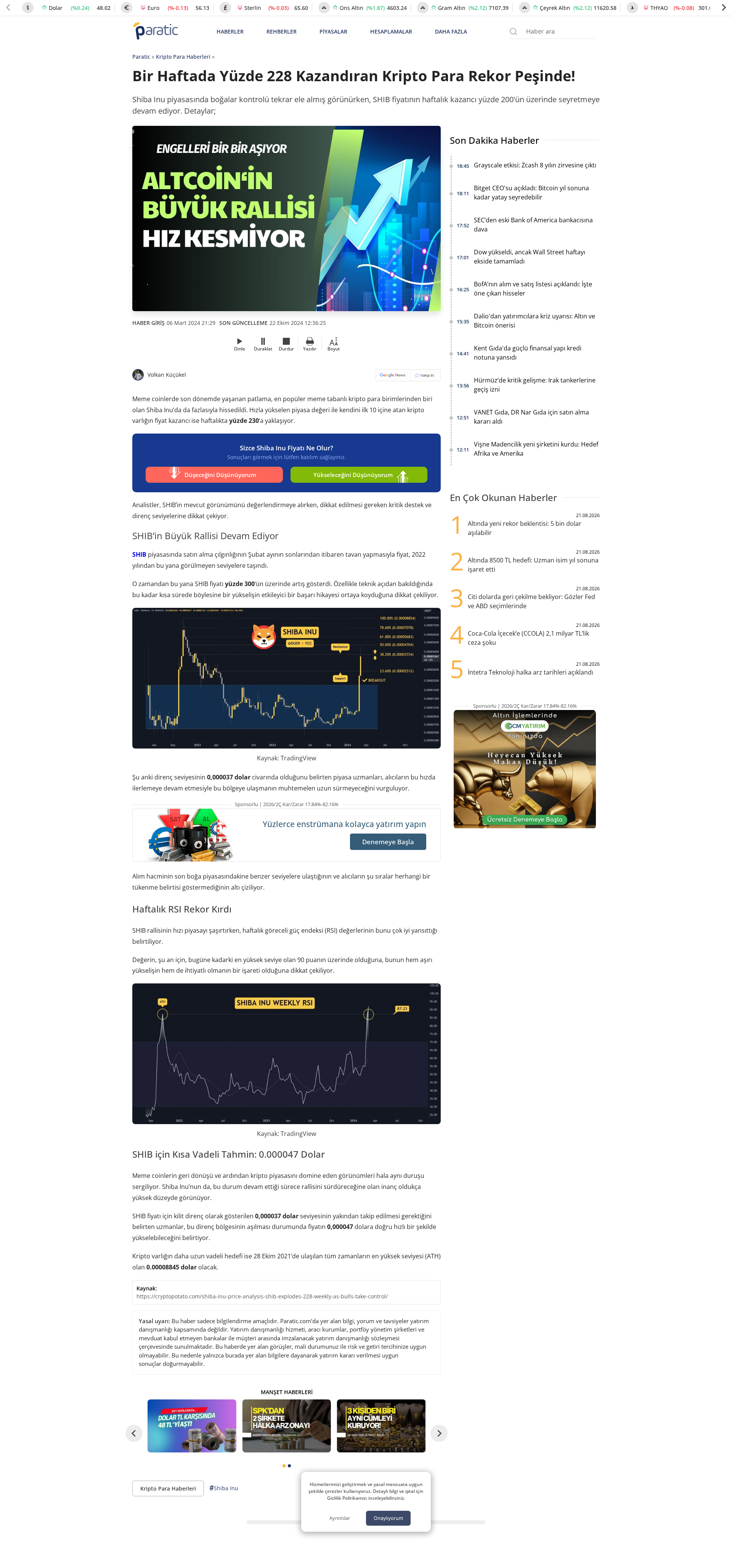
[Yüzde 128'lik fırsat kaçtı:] (381, 1425)
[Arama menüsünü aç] (513, 31)
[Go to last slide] (134, 1433)
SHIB (139, 554)
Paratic (141, 56)
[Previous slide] (8, 8)
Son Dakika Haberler (494, 140)
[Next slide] (724, 8)
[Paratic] (155, 31)
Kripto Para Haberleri (183, 56)
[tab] (284, 1465)
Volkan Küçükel (167, 374)
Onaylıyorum (388, 1518)
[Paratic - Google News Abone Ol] (408, 377)
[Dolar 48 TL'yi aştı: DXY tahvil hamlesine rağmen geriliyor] (192, 1425)
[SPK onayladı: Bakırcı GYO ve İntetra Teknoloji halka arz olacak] (286, 1425)
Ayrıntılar (339, 1518)
